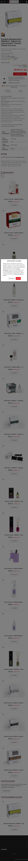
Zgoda (18, 278)
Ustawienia (11, 278)
